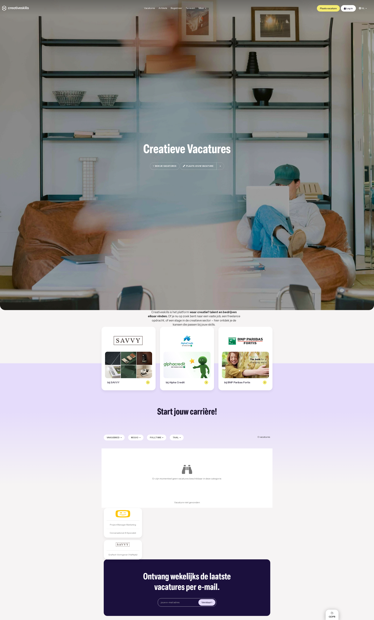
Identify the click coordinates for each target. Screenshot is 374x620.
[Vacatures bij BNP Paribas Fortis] (245, 341)
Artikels (163, 8)
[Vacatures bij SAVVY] (129, 341)
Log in (349, 8)
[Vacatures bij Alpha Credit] (187, 341)
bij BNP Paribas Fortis (237, 382)
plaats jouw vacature (199, 166)
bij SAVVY (113, 382)
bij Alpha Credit (175, 382)
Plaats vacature (328, 8)
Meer (202, 8)
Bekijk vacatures (165, 166)
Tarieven (190, 8)
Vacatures (149, 8)
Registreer (176, 8)
